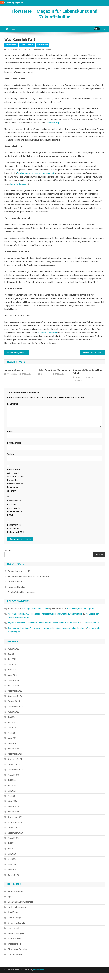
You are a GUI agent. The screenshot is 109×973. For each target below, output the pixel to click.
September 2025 (15, 707)
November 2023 (15, 822)
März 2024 (12, 801)
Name (10, 431)
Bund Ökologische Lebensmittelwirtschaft (36, 173)
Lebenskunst (42, 45)
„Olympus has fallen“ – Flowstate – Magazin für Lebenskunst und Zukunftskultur (43, 623)
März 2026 (12, 675)
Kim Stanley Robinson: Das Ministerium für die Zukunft (19, 353)
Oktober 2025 (14, 701)
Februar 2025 (13, 743)
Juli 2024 (12, 780)
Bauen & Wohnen (15, 891)
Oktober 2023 (14, 827)
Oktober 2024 (14, 764)
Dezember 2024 (15, 754)
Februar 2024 (13, 806)
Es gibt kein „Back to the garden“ (81, 609)
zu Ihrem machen (47, 333)
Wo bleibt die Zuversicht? (19, 571)
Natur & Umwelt (15, 938)
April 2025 (12, 733)
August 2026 (13, 649)
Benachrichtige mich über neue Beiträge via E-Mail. (15, 528)
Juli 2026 (12, 654)
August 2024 (13, 775)
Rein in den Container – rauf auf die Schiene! (93, 353)
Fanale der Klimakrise (17, 587)
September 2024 (15, 770)
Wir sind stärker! (15, 581)
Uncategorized (14, 944)
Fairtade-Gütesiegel (19, 184)
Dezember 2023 (15, 817)
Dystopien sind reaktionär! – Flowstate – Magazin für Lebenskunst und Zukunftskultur (46, 628)
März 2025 (12, 738)
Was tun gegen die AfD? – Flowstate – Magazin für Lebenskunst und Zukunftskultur (45, 614)
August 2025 (13, 712)
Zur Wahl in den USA (92, 623)
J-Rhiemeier (26, 49)
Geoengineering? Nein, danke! (35, 609)
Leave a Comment (43, 50)
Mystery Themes (40, 970)
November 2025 (15, 696)
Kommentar (13, 404)
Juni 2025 (12, 722)
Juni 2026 (12, 659)
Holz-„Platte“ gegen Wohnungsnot (54, 370)
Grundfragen (11, 45)
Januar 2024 (13, 812)
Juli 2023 (12, 843)
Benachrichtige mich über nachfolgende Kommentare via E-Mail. (14, 508)
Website (10, 454)
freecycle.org (53, 123)
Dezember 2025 (15, 691)
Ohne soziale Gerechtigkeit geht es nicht (87, 371)
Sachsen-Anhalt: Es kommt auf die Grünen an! (28, 576)
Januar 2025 (13, 749)
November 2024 (15, 759)
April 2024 (12, 796)
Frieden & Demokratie (17, 907)
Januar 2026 (13, 685)
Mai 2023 (12, 854)
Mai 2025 (12, 727)
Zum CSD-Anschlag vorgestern (21, 592)
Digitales (11, 896)
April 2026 (12, 670)
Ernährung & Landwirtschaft (20, 902)
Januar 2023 (13, 875)
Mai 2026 (12, 664)
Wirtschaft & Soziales (17, 949)
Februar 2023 (13, 869)
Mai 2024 (12, 791)
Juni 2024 (12, 785)
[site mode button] (97, 28)
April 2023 (12, 859)
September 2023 (15, 833)
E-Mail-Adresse (14, 443)
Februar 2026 (13, 680)
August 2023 (13, 838)
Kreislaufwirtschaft (16, 923)
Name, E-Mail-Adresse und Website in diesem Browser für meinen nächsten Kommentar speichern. (15, 480)
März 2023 (12, 864)
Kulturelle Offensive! (13, 370)
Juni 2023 (12, 849)
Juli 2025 (12, 717)
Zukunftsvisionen (15, 954)
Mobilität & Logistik (16, 933)
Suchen (7, 550)
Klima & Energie (27, 45)
